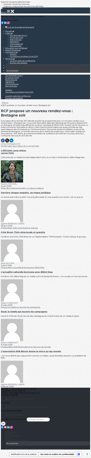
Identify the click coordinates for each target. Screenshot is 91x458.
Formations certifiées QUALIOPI (24, 57)
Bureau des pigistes (18, 63)
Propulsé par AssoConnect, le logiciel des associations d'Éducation (34, 448)
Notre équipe (16, 40)
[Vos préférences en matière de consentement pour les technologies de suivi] (87, 454)
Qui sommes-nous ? (18, 35)
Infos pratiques (16, 44)
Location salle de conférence (22, 61)
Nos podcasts (15, 46)
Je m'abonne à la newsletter (13, 419)
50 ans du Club (16, 37)
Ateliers (13, 54)
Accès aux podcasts (14, 414)
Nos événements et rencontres (19, 399)
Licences (9, 434)
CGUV (8, 438)
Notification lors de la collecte (24, 454)
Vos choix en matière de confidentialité (57, 454)
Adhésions (14, 42)
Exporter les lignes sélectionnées (15, 2)
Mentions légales (12, 436)
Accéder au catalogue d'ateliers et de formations (27, 407)
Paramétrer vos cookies (15, 440)
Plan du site (10, 432)
